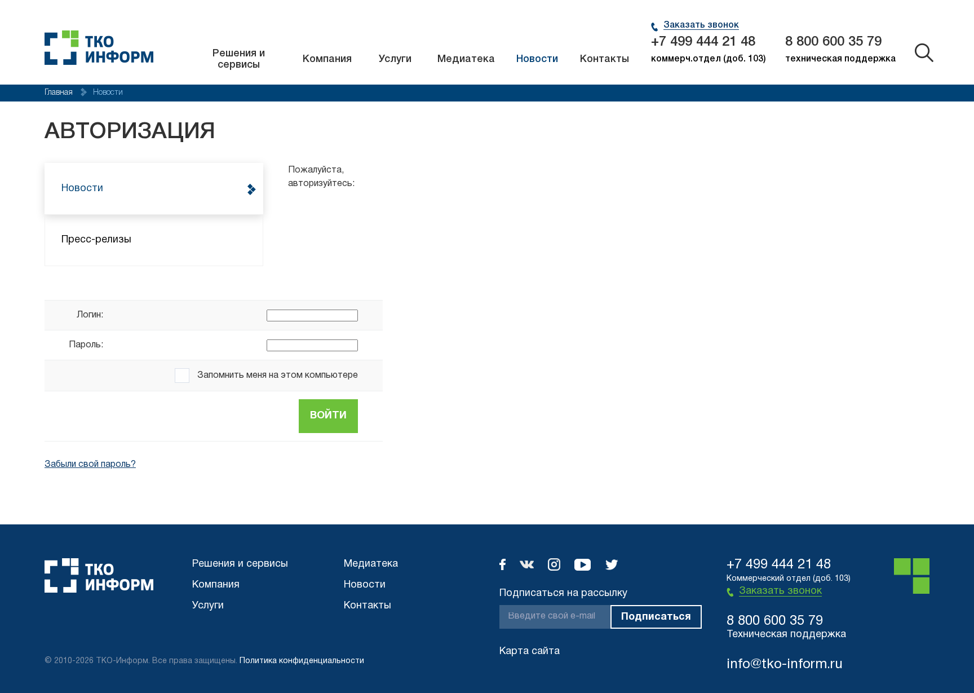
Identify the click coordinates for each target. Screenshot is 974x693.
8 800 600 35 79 (833, 42)
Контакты (604, 59)
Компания (327, 59)
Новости (537, 59)
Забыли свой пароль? (90, 465)
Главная (60, 92)
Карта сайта (529, 651)
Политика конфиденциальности (302, 661)
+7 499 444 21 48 (703, 42)
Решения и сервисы (238, 59)
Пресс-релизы (96, 240)
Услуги (395, 59)
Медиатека (466, 59)
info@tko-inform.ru (785, 665)
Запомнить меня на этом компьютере (276, 375)
